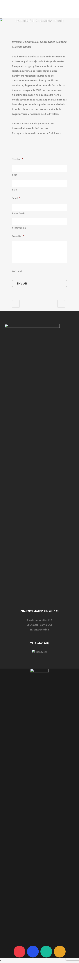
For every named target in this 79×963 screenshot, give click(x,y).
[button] (1, 960)
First (14, 175)
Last (14, 189)
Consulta (18, 236)
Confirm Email (19, 228)
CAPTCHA (17, 270)
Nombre (17, 159)
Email (16, 198)
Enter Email (18, 213)
